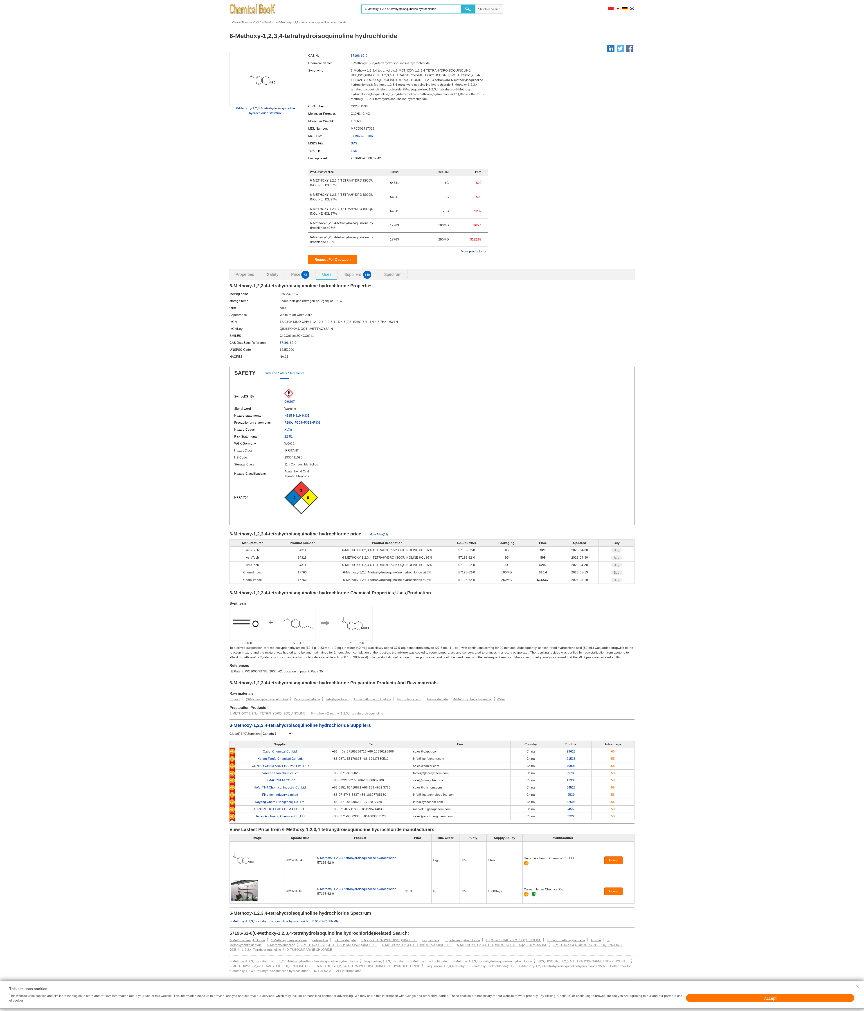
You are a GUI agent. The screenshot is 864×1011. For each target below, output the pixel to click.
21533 (571, 758)
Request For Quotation (333, 259)
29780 (571, 773)
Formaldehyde (437, 699)
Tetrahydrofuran (337, 699)
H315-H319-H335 (297, 415)
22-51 (288, 436)
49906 (571, 766)
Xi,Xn (288, 429)
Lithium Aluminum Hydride (372, 699)
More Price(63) (379, 534)
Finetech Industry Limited (280, 794)
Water (501, 699)
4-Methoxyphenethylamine (472, 699)
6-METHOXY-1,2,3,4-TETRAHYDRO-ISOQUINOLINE (267, 713)
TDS (354, 151)
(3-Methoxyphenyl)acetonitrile (267, 699)
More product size (473, 251)
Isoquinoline (430, 940)
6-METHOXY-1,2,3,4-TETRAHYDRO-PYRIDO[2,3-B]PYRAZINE (502, 945)
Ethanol (235, 699)
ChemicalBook (240, 22)
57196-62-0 (359, 55)
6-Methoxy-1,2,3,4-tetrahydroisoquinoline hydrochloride (356, 858)
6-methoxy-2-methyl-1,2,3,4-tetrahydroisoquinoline (347, 713)
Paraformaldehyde (307, 699)
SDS (354, 143)
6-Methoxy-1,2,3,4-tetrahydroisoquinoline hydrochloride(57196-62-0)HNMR (284, 921)
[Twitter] (620, 48)
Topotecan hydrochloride (462, 940)
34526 (571, 787)
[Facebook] (629, 48)
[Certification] (534, 894)
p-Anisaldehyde (345, 940)
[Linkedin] (610, 48)
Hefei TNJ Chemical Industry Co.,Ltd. (280, 787)
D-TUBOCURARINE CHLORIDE (309, 949)
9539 (571, 794)
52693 (571, 802)
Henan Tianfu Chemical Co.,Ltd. (280, 758)
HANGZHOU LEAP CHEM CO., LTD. (280, 809)
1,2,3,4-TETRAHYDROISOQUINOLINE (513, 940)
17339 (571, 780)
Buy (616, 550)
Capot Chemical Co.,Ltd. (280, 751)
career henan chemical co (280, 773)
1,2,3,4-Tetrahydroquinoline (261, 949)
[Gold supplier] (526, 863)
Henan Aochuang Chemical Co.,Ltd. (280, 816)
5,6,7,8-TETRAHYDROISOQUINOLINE (389, 940)
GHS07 (289, 401)
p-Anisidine (320, 940)
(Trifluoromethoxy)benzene (566, 940)
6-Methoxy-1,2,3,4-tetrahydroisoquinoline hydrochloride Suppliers (300, 725)
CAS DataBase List (263, 22)
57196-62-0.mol (362, 136)
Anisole (596, 940)
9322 (571, 816)
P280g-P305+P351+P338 (302, 422)
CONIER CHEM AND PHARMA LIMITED (280, 766)
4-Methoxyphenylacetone (289, 940)
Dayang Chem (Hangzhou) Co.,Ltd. (280, 802)
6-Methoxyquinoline (281, 945)
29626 (571, 751)
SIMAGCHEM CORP (280, 780)
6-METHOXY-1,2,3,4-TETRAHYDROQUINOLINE (417, 945)
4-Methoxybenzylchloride (247, 940)
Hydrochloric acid (409, 699)
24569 (571, 809)
